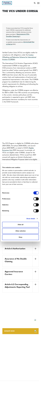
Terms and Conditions (10, 354)
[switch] (36, 198)
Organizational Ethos (10, 351)
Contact (5, 340)
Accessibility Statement (10, 358)
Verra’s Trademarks (9, 347)
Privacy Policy (7, 361)
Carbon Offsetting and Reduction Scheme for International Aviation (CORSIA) (19, 57)
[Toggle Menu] (38, 3)
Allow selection (20, 231)
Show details (30, 218)
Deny (20, 237)
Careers (5, 343)
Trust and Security (9, 365)
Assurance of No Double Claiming (17, 35)
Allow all (20, 224)
